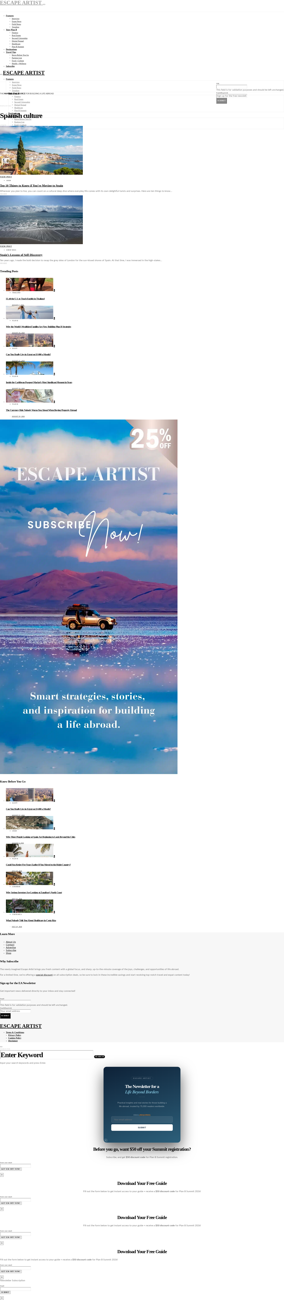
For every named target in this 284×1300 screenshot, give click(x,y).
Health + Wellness (19, 63)
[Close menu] (44, 4)
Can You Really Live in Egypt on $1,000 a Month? (28, 354)
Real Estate (16, 35)
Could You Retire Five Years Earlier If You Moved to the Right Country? (38, 864)
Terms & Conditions (15, 1032)
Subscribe (10, 66)
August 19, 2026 (18, 416)
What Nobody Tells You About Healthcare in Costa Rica (31, 920)
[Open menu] (1, 74)
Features (10, 16)
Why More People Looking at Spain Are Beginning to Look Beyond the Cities (40, 837)
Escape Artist (24, 73)
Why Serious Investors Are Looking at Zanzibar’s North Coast (34, 892)
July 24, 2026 (17, 926)
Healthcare (16, 44)
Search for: (5, 1049)
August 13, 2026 (18, 388)
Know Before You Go (20, 55)
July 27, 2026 (17, 899)
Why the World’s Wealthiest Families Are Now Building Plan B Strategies (38, 326)
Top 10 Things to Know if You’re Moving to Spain (31, 185)
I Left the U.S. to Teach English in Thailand (25, 298)
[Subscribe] (89, 773)
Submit (221, 101)
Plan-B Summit (18, 47)
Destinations (11, 49)
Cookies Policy (14, 1038)
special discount (44, 975)
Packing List (17, 58)
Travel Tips (11, 52)
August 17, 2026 (18, 360)
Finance (15, 32)
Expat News (16, 21)
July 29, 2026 (17, 871)
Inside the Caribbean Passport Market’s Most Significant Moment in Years (39, 382)
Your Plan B (11, 30)
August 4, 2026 (18, 843)
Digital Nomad (18, 41)
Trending (15, 27)
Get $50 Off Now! (11, 1169)
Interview (15, 18)
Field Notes (16, 24)
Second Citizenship (20, 38)
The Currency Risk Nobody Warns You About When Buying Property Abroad (41, 410)
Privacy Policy (14, 1035)
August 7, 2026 (18, 305)
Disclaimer (13, 1041)
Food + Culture (18, 61)
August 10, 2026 (18, 333)
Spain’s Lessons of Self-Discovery (21, 254)
